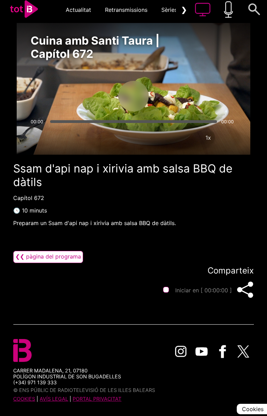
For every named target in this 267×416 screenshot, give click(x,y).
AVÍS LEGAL (54, 399)
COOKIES (24, 399)
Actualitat (78, 9)
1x (208, 137)
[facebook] (222, 352)
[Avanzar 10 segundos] (170, 96)
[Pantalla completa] (229, 137)
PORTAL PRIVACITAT (97, 399)
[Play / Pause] (133, 96)
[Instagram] (181, 352)
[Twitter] (243, 352)
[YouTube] (202, 352)
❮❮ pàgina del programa (48, 256)
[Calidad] (187, 137)
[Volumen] (38, 137)
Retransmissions (126, 9)
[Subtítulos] (166, 137)
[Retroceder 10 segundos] (97, 96)
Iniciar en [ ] (203, 290)
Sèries (169, 9)
